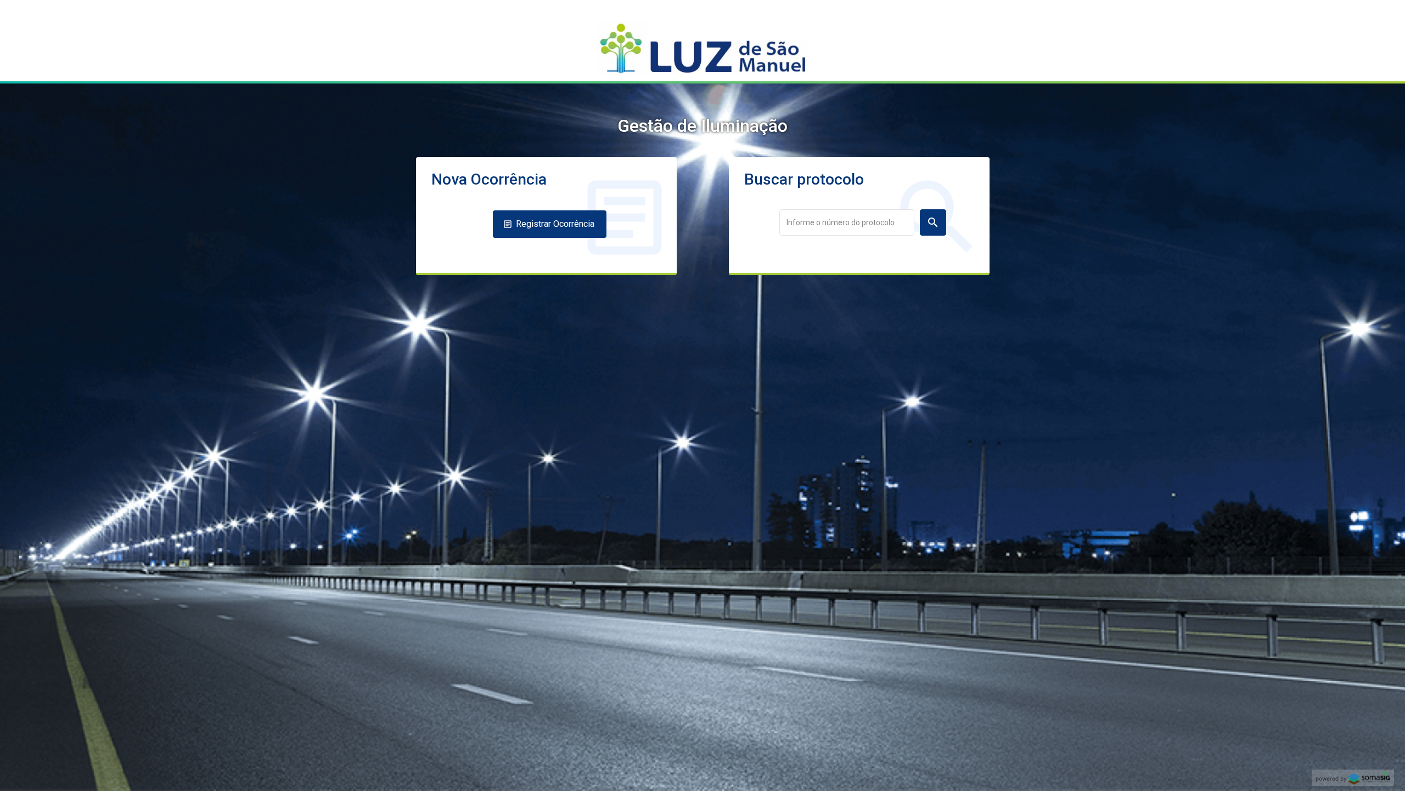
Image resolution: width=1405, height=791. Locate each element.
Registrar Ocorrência (555, 224)
